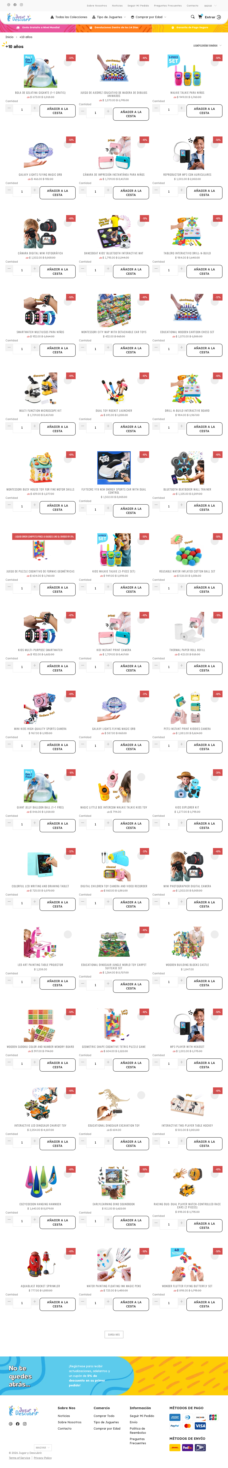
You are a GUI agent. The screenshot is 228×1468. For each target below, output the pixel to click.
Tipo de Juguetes (106, 1422)
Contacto (192, 5)
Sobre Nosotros (97, 5)
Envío (134, 1422)
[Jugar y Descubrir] (19, 17)
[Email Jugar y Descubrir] (8, 4)
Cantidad (12, 101)
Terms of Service (19, 1458)
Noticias (117, 5)
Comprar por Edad (107, 1428)
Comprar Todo (104, 1416)
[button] (109, 17)
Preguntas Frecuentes (168, 5)
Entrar (210, 17)
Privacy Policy (43, 1458)
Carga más (114, 1334)
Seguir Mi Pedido (138, 5)
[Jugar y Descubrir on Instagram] (21, 4)
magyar (208, 5)
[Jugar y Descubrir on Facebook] (15, 4)
